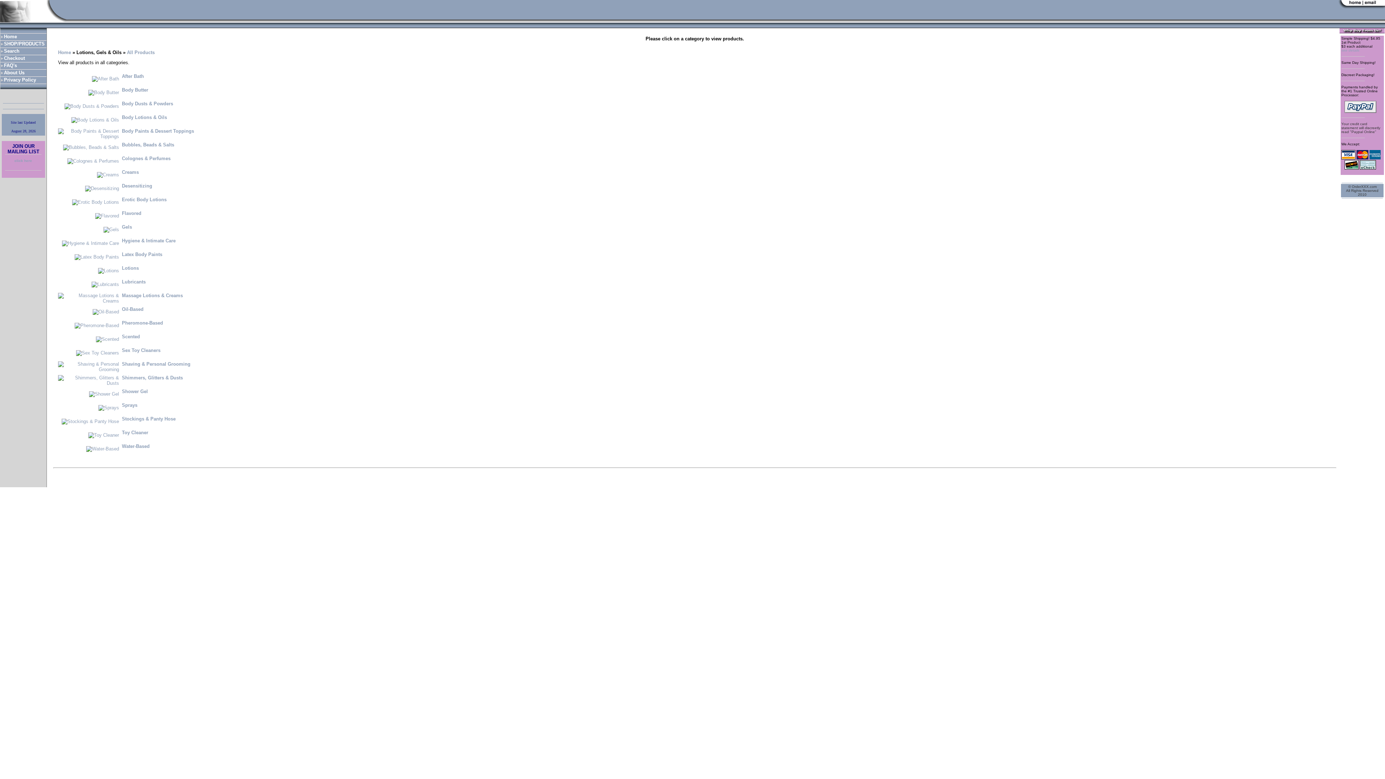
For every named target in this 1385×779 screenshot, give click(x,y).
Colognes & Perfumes (146, 158)
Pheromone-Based (142, 323)
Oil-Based (133, 309)
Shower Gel (135, 391)
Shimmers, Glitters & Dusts (152, 377)
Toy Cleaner (135, 432)
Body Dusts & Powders (147, 103)
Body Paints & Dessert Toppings (158, 131)
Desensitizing (137, 186)
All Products (141, 52)
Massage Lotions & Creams (152, 295)
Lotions (130, 268)
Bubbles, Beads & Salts (148, 145)
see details (1350, 50)
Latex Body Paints (142, 254)
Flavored (131, 213)
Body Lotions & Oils (144, 117)
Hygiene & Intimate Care (149, 240)
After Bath (133, 76)
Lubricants (134, 282)
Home (64, 52)
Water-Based (136, 446)
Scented (131, 336)
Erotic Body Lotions (144, 199)
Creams (130, 172)
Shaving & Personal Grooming (156, 364)
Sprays (129, 405)
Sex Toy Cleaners (141, 350)
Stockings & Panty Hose (149, 419)
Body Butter (135, 90)
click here (23, 161)
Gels (127, 227)
